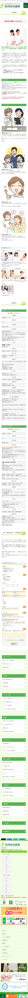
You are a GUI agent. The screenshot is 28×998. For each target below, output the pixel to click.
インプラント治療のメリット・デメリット (11, 698)
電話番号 (4, 606)
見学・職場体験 (7, 576)
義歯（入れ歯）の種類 (7, 762)
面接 (5, 578)
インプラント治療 (6, 694)
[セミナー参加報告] (14, 967)
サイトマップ (4, 959)
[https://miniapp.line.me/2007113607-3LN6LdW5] (14, 921)
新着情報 (3, 943)
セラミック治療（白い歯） (8, 724)
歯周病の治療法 (6, 811)
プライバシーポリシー (6, 956)
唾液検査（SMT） (6, 667)
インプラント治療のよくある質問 (9, 708)
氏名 (3, 588)
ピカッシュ (5, 773)
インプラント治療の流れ (7, 705)
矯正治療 (5, 675)
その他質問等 (7, 579)
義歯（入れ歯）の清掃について (9, 769)
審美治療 (5, 717)
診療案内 (3, 933)
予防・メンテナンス (7, 656)
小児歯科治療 (5, 785)
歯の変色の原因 (6, 743)
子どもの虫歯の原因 (6, 788)
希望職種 (4, 566)
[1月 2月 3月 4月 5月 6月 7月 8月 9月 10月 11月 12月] (10, 585)
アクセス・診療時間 (6, 937)
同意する (15, 640)
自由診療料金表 (6, 831)
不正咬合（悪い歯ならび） (8, 679)
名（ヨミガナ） (17, 594)
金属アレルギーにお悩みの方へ (9, 720)
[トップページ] (11, 5)
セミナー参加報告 (5, 946)
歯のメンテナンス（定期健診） (9, 660)
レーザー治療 (5, 823)
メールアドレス (5, 612)
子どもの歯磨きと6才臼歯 (8, 792)
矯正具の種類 (5, 682)
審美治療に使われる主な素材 (8, 731)
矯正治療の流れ (6, 686)
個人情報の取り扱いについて (13, 640)
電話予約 (2, 997)
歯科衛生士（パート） (8, 571)
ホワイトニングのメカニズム (8, 746)
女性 (5, 603)
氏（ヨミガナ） (5, 594)
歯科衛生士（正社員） (8, 570)
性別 (3, 600)
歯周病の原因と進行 (6, 807)
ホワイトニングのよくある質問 (9, 750)
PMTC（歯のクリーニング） (8, 663)
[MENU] (25, 5)
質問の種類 (4, 574)
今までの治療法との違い (7, 701)
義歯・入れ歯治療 (6, 758)
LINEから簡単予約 (22, 996)
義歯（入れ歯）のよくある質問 (9, 776)
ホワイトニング (6, 739)
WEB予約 (11, 996)
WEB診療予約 (4, 940)
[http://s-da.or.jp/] (14, 977)
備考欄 (3, 628)
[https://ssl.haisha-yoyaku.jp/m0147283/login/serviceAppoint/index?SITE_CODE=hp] (14, 911)
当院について (4, 930)
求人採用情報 (4, 953)
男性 (5, 602)
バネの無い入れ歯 (6, 765)
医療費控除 (4, 949)
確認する (14, 643)
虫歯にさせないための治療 (8, 795)
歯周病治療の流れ (6, 814)
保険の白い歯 (5, 727)
